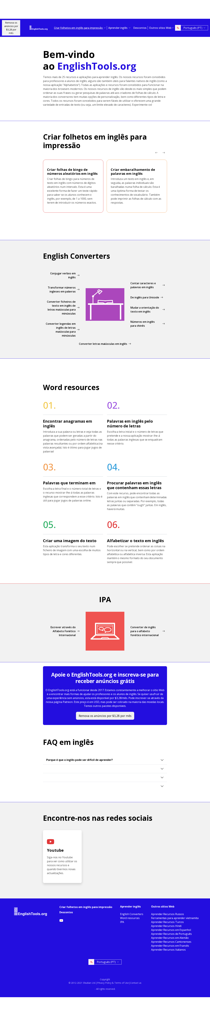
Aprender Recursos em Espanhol (171, 930)
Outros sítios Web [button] (160, 28)
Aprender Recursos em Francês (170, 945)
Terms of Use (121, 982)
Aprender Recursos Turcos (167, 922)
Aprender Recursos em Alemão (170, 938)
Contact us (135, 982)
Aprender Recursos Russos (167, 914)
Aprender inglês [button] (118, 28)
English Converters (131, 914)
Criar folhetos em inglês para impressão (85, 907)
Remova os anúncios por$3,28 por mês (11, 28)
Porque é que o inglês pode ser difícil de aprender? (79, 760)
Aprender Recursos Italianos (168, 949)
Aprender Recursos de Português (171, 934)
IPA (122, 922)
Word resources (130, 918)
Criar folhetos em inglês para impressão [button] (78, 28)
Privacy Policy (104, 982)
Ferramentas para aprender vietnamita (175, 918)
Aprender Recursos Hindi (166, 926)
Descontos (140, 28)
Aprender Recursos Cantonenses (171, 942)
